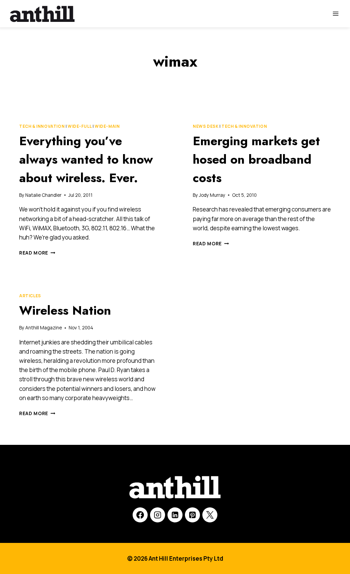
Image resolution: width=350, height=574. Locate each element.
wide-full (80, 126)
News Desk (205, 126)
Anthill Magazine (43, 328)
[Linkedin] (175, 514)
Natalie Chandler (43, 195)
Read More (37, 253)
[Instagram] (157, 514)
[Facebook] (140, 514)
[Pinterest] (192, 514)
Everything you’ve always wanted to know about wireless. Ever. (86, 159)
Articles (30, 296)
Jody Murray (212, 195)
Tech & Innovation (42, 126)
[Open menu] (335, 13)
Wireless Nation (65, 310)
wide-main (107, 126)
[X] (209, 514)
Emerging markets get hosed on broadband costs (256, 159)
